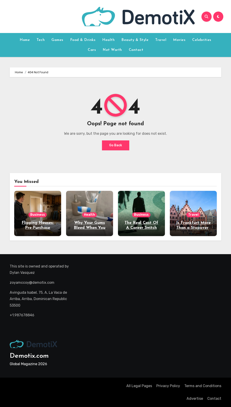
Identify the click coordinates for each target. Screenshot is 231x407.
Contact (136, 50)
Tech (41, 40)
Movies (179, 40)
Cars (92, 50)
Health (108, 40)
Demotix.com (29, 356)
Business (37, 215)
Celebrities (201, 40)
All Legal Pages (139, 386)
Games (57, 40)
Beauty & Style (134, 40)
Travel (160, 40)
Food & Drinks (83, 40)
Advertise (195, 398)
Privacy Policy (168, 386)
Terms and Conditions (202, 386)
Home (25, 40)
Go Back (115, 145)
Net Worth (112, 50)
